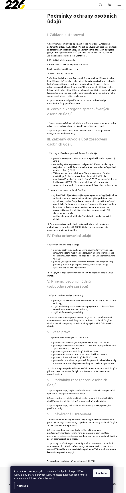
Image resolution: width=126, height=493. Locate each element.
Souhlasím (101, 473)
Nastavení (23, 485)
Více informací (46, 477)
